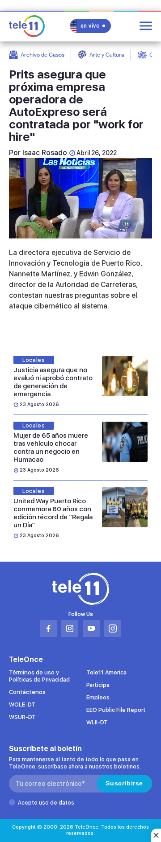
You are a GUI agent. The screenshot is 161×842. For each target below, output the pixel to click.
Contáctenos (27, 692)
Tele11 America (106, 672)
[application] (80, 198)
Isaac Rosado (44, 152)
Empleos (98, 697)
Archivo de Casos (42, 54)
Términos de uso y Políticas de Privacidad (39, 676)
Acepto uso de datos (46, 803)
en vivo (90, 26)
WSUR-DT (22, 717)
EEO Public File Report (116, 709)
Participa (98, 685)
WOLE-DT (22, 704)
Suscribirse (124, 783)
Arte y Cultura (106, 54)
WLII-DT (97, 722)
